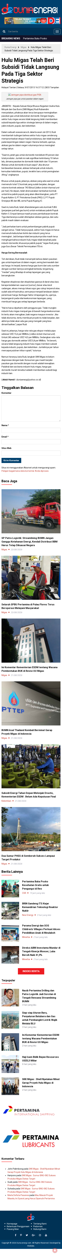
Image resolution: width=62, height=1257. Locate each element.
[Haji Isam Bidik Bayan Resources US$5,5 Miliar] (10, 1064)
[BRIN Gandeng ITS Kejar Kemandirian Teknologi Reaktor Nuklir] (10, 910)
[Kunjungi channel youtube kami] (46, 1235)
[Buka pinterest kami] (21, 1235)
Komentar (6, 393)
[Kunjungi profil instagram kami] (40, 1235)
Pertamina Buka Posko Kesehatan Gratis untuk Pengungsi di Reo (35, 885)
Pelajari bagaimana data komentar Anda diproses (25, 471)
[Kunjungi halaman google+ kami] (33, 1235)
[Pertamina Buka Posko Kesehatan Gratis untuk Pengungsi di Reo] (10, 888)
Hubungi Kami (39, 1229)
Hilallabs (30, 1246)
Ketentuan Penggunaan (18, 1226)
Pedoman (38, 1226)
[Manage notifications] (55, 1250)
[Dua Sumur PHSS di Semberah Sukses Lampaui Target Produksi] (31, 829)
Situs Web (6, 448)
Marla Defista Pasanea (18, 1195)
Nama (5, 425)
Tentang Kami (39, 1224)
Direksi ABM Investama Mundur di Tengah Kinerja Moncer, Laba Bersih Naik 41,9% (41, 951)
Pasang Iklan (13, 1229)
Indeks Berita (31, 971)
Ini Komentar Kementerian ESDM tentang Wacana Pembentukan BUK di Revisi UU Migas (40, 1039)
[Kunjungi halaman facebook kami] (15, 1235)
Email (5, 437)
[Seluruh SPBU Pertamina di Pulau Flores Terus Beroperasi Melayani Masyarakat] (31, 577)
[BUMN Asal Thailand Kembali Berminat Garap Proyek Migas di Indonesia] (31, 703)
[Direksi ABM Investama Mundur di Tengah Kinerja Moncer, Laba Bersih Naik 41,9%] (10, 955)
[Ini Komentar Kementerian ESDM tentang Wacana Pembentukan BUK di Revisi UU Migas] (31, 640)
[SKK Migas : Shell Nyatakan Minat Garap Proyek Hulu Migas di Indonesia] (10, 1086)
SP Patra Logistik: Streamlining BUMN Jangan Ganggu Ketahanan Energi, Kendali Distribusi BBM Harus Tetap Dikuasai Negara (29, 542)
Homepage (12, 1224)
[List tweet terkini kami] (27, 1235)
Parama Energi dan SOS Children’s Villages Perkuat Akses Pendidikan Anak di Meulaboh (41, 929)
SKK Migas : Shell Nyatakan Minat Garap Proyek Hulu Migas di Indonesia (41, 1083)
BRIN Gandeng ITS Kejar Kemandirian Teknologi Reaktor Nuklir (40, 907)
